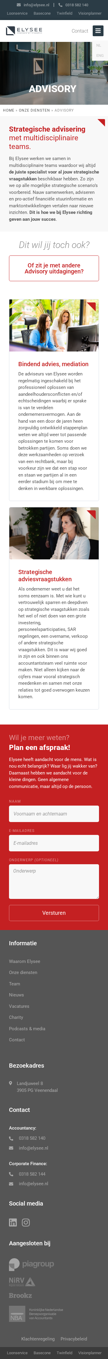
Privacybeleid (74, 1339)
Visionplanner (89, 13)
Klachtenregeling (38, 1339)
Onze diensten (34, 110)
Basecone (42, 13)
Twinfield (64, 13)
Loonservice (17, 13)
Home (8, 110)
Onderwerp (33, 860)
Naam (15, 801)
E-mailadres (21, 831)
